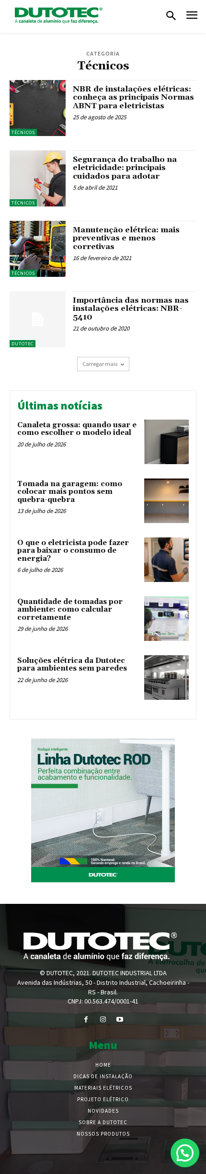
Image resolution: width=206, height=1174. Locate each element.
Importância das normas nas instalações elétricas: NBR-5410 (131, 309)
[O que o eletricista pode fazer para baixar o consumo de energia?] (166, 559)
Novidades (103, 1110)
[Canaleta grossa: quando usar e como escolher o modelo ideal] (166, 442)
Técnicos (23, 132)
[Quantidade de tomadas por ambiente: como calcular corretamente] (166, 618)
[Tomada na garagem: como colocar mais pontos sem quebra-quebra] (166, 501)
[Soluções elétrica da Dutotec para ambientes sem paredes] (166, 677)
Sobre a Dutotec (103, 1122)
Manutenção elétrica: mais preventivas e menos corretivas (126, 238)
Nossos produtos (103, 1133)
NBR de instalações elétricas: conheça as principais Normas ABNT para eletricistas (133, 97)
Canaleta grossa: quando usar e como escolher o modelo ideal (77, 429)
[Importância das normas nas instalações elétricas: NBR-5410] (38, 319)
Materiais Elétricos (103, 1087)
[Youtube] (120, 1020)
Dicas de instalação (103, 1076)
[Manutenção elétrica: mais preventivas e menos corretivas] (38, 249)
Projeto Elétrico (103, 1099)
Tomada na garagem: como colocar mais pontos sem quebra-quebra (69, 491)
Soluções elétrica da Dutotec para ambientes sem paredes (72, 664)
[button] (171, 16)
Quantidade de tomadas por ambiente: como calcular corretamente (70, 609)
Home (103, 1064)
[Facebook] (86, 1020)
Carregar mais (99, 363)
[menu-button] (192, 16)
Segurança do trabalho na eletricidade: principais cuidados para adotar (125, 168)
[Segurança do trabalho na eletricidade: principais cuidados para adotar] (38, 178)
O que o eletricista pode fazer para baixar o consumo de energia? (73, 550)
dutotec (22, 344)
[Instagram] (103, 1020)
